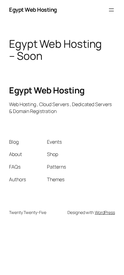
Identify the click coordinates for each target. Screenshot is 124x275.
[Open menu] (111, 10)
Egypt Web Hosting (33, 10)
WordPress (105, 212)
